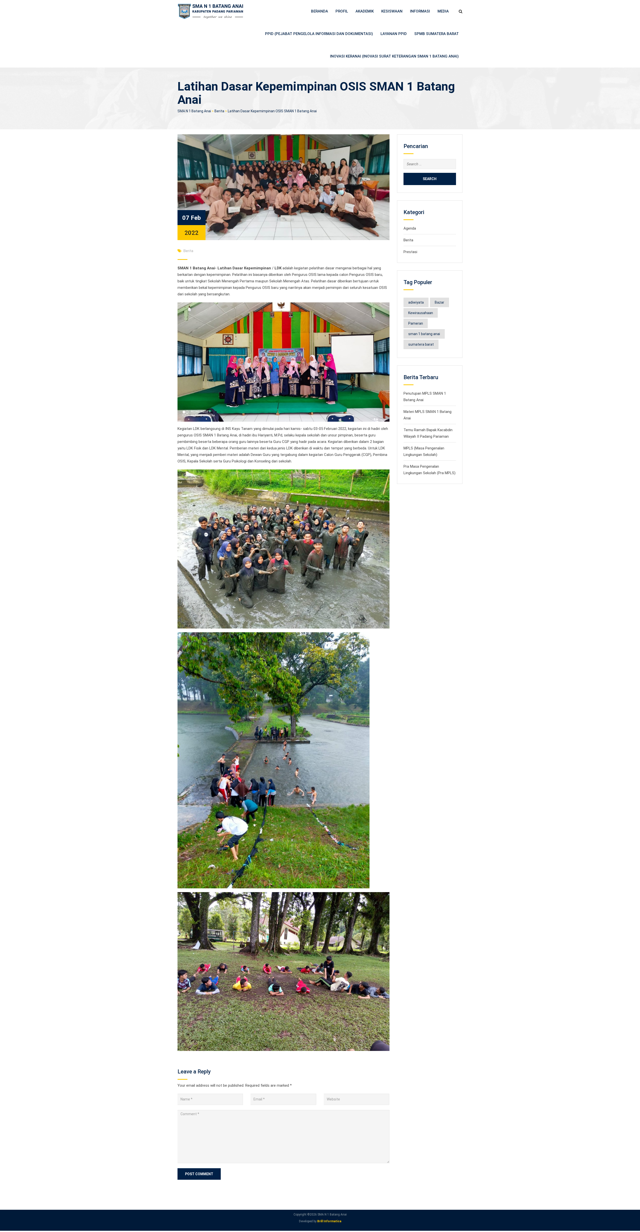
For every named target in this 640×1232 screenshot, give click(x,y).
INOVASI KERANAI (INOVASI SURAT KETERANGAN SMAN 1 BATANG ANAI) (394, 56)
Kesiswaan (391, 11)
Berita (188, 251)
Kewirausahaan (420, 313)
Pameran (415, 323)
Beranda (319, 11)
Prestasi (410, 252)
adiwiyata (416, 302)
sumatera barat (421, 344)
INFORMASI (420, 11)
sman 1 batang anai (424, 334)
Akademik (365, 11)
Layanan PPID (393, 34)
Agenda (410, 228)
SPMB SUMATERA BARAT (436, 34)
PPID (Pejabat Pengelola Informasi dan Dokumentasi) (319, 34)
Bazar (439, 302)
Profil (342, 11)
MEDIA (443, 11)
